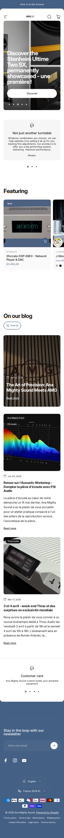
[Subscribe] (54, 805)
